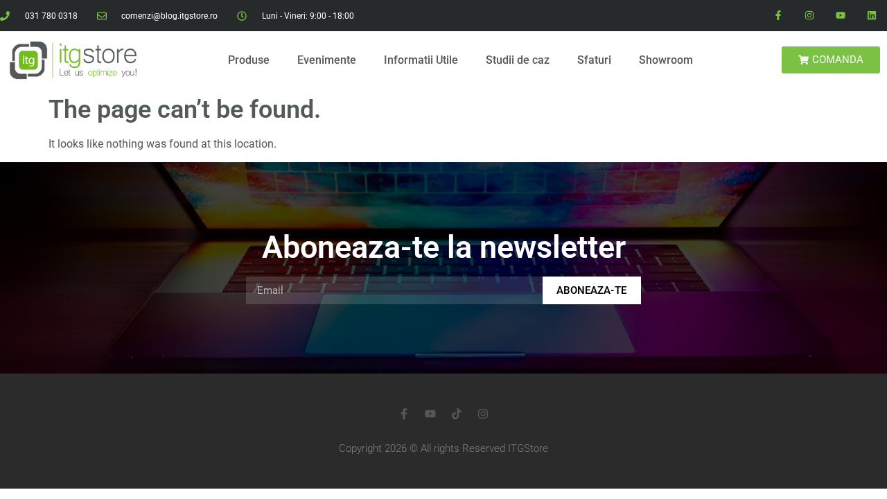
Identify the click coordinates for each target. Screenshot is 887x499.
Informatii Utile (421, 60)
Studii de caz (518, 60)
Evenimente (326, 60)
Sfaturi (594, 60)
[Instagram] (809, 15)
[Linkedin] (871, 15)
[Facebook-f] (778, 15)
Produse (249, 60)
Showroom (666, 60)
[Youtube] (840, 15)
